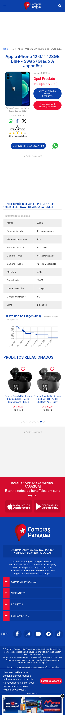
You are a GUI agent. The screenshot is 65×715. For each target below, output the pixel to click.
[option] (17, 89)
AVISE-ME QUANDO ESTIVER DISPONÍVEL (47, 93)
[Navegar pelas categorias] (5, 6)
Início (5, 49)
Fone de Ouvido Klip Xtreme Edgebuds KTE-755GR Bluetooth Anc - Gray (38, 399)
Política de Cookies (14, 689)
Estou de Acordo (51, 680)
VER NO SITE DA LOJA (27, 145)
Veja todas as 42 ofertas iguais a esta (47, 105)
